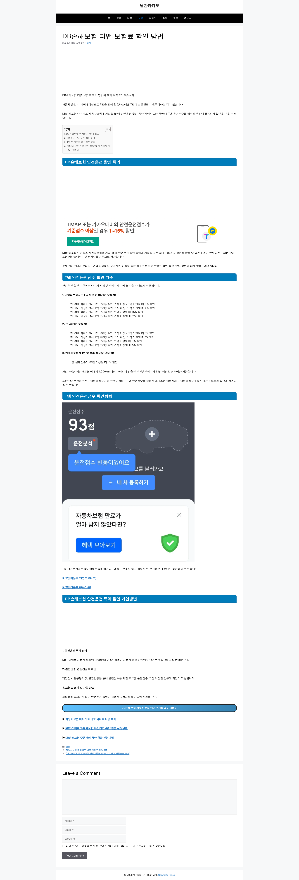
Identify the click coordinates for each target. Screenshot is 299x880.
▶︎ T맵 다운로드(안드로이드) (79, 578)
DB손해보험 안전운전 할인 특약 (82, 133)
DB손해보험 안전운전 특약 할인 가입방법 (88, 146)
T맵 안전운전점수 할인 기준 (81, 137)
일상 (175, 18)
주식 (164, 18)
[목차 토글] (106, 129)
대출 (129, 18)
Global (187, 18)
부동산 (152, 18)
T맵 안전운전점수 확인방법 (81, 142)
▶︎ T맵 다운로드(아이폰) (76, 587)
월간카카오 (149, 5)
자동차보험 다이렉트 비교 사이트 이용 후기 (90, 719)
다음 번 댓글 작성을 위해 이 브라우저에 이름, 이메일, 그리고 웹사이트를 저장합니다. (116, 846)
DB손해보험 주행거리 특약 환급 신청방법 (89, 737)
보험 (140, 18)
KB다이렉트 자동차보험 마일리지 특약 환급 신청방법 (96, 728)
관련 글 (75, 150)
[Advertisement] (149, 71)
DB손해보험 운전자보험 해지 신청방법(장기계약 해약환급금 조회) (98, 753)
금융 (118, 18)
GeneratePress (166, 874)
